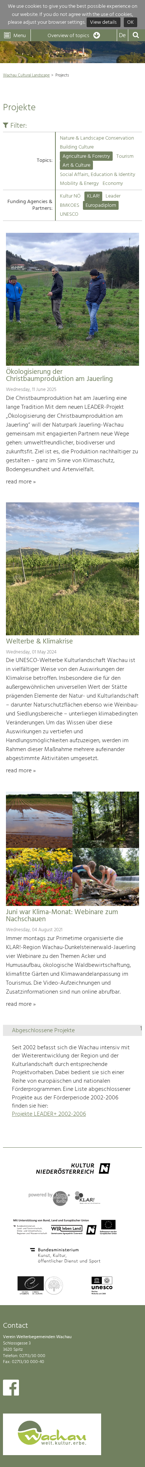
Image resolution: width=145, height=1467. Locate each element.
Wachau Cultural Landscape (26, 75)
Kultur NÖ (70, 196)
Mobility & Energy (79, 183)
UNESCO (69, 214)
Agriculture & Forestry (86, 156)
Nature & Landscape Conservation (97, 138)
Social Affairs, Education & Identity (97, 174)
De (122, 35)
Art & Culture (76, 165)
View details (103, 22)
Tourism (124, 156)
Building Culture (77, 147)
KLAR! (93, 196)
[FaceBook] (11, 1389)
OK (130, 22)
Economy (113, 183)
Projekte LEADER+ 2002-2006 (49, 1114)
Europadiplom (101, 205)
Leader (113, 196)
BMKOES (69, 205)
